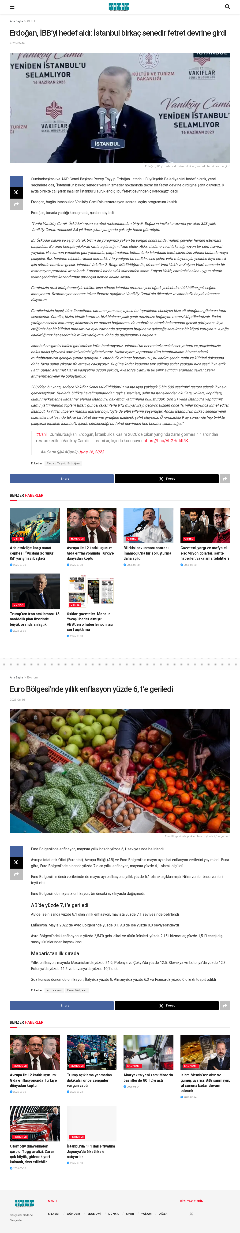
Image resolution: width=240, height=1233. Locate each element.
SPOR (130, 1213)
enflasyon (54, 990)
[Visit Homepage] (120, 7)
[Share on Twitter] (16, 193)
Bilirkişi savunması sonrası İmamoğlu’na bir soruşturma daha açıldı (147, 553)
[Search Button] (227, 7)
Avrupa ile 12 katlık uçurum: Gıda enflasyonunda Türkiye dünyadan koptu (90, 553)
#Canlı (42, 434)
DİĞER (163, 1213)
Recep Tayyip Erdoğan (63, 463)
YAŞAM (146, 1213)
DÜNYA (18, 604)
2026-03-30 (19, 565)
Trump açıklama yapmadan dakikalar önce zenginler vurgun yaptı (89, 1080)
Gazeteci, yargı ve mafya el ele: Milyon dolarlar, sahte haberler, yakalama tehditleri (204, 553)
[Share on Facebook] (16, 181)
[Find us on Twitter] (191, 1214)
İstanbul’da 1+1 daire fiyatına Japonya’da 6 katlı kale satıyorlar (91, 1151)
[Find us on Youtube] (200, 1214)
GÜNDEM (73, 1213)
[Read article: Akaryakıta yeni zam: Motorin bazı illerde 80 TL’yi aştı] (148, 1052)
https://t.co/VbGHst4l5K (166, 440)
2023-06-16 (17, 43)
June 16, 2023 (91, 452)
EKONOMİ (94, 1213)
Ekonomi (77, 538)
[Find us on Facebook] (182, 1214)
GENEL (31, 21)
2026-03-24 (76, 1091)
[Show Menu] (12, 7)
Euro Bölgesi (76, 990)
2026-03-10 (19, 1168)
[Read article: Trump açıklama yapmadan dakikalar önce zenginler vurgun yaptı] (92, 1052)
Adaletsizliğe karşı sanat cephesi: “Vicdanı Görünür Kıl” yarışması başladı (32, 553)
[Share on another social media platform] (16, 204)
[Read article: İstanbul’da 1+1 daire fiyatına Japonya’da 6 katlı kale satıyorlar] (92, 1123)
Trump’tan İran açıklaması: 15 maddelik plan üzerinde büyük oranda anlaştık (35, 619)
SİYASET (54, 1213)
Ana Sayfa (16, 21)
